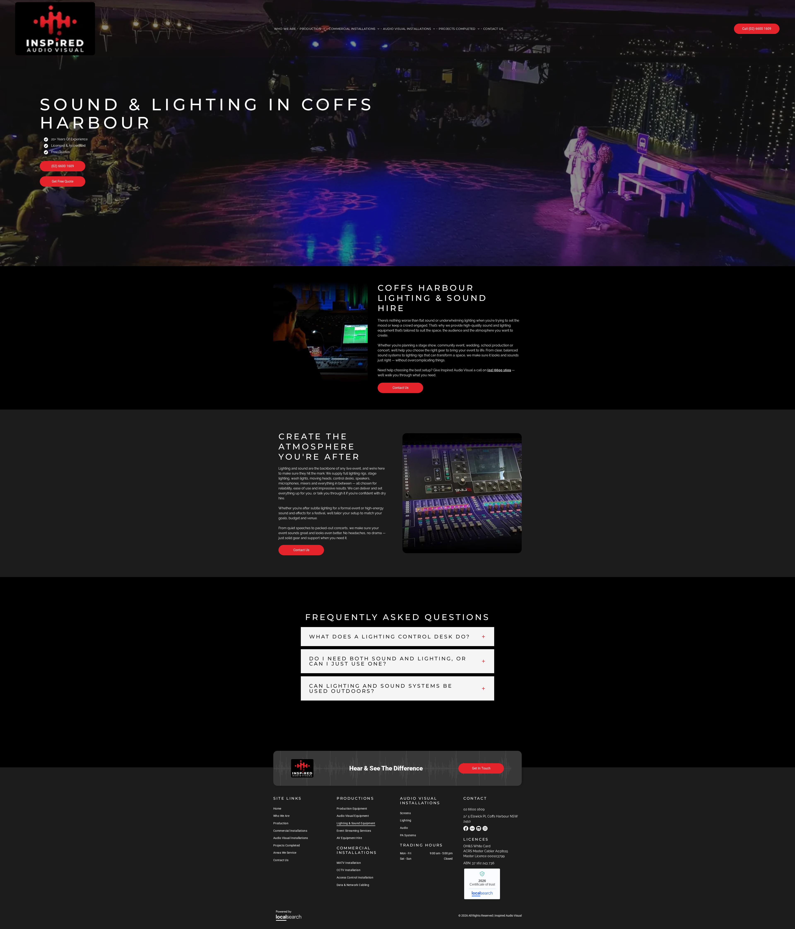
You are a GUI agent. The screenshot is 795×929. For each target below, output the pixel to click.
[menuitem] (285, 28)
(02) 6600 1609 (499, 370)
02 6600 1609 (473, 809)
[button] (397, 636)
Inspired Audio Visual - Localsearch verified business (482, 884)
